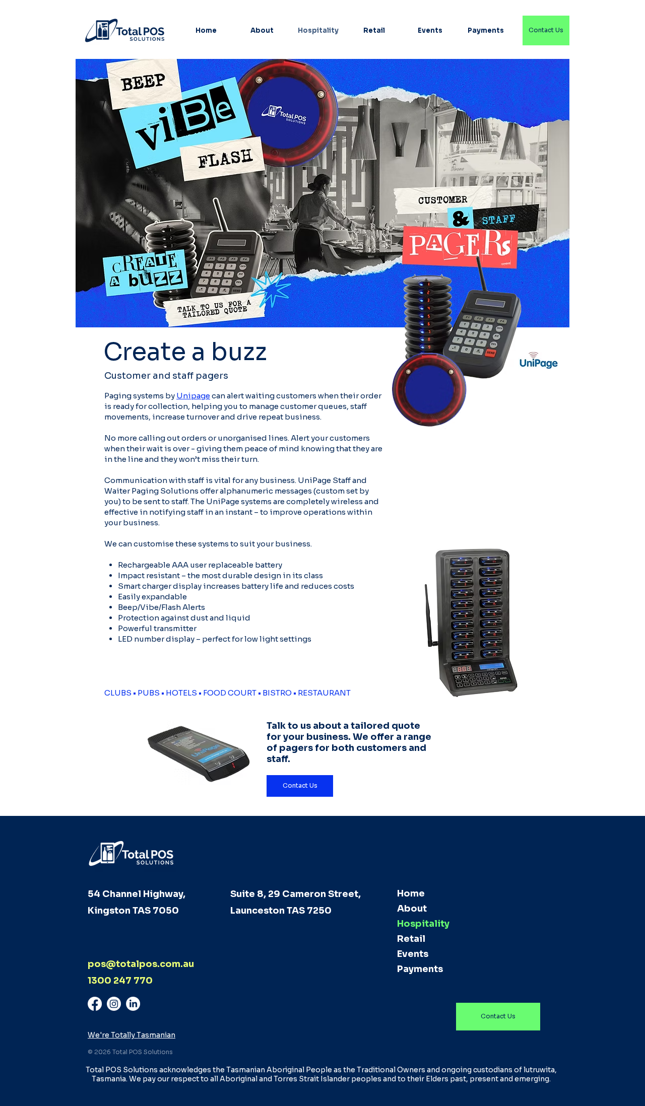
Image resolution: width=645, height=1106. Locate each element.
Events (412, 953)
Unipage (193, 395)
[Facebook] (95, 1004)
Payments (420, 969)
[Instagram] (114, 1004)
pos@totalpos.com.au (141, 964)
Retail (411, 938)
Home (411, 893)
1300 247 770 (120, 980)
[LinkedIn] (133, 1004)
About (412, 908)
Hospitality (423, 923)
